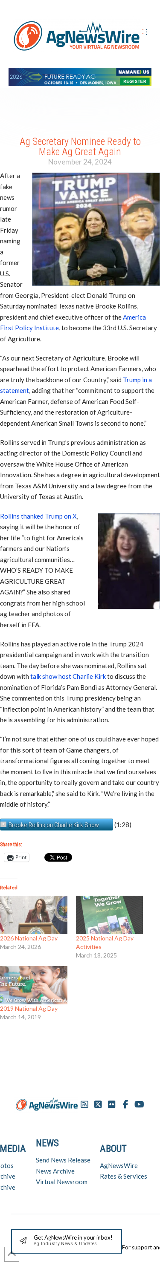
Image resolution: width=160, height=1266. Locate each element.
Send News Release (63, 1160)
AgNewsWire (119, 1165)
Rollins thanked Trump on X (38, 516)
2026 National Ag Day (29, 938)
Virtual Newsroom (61, 1181)
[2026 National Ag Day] (33, 915)
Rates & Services (123, 1176)
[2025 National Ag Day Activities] (109, 915)
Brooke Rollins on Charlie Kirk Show (54, 825)
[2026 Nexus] (80, 76)
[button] (66, 1241)
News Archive (55, 1171)
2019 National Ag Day (29, 1008)
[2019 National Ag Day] (33, 985)
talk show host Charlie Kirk (68, 676)
